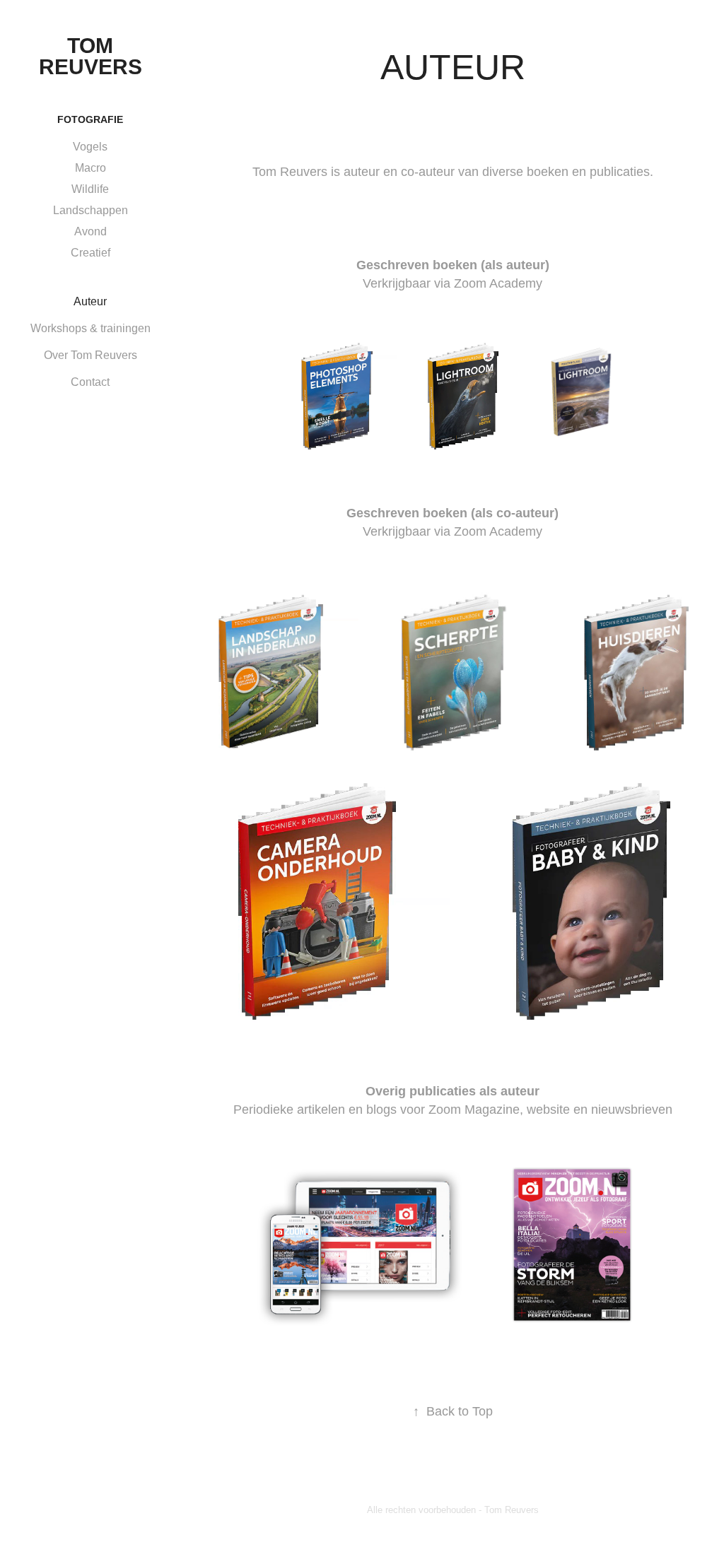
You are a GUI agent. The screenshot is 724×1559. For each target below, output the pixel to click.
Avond (90, 231)
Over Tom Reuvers (90, 355)
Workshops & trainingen (90, 328)
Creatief (90, 253)
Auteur (90, 301)
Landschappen (90, 210)
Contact (90, 382)
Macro (90, 168)
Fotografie (90, 119)
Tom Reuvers (90, 56)
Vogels (90, 147)
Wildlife (90, 189)
